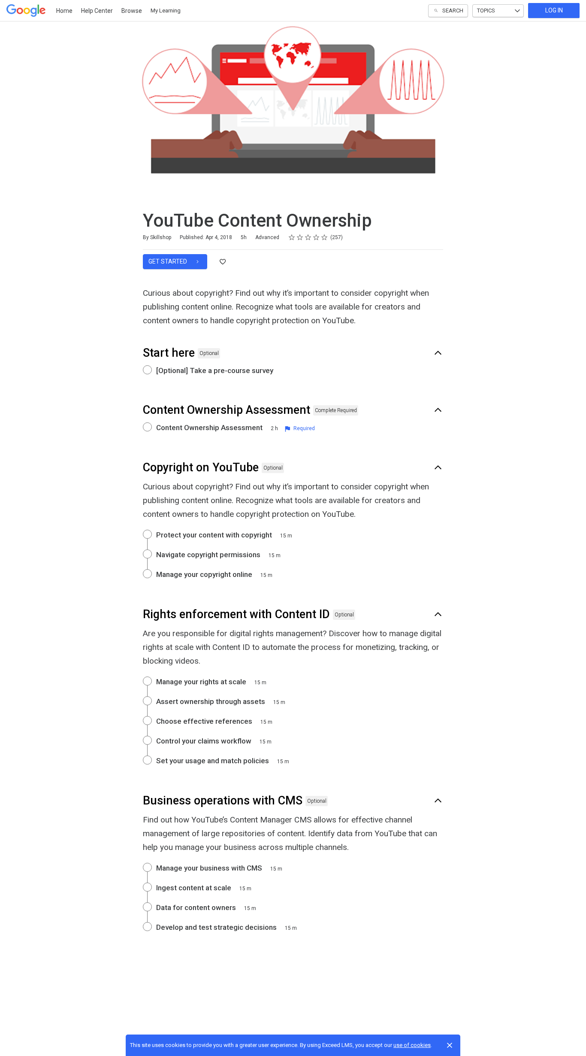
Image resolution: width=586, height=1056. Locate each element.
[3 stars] (308, 237)
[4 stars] (316, 237)
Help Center (97, 10)
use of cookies (412, 1045)
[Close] (449, 1045)
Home (64, 10)
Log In (554, 10)
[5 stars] (324, 237)
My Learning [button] (166, 10)
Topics (486, 10)
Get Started (168, 261)
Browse (131, 10)
